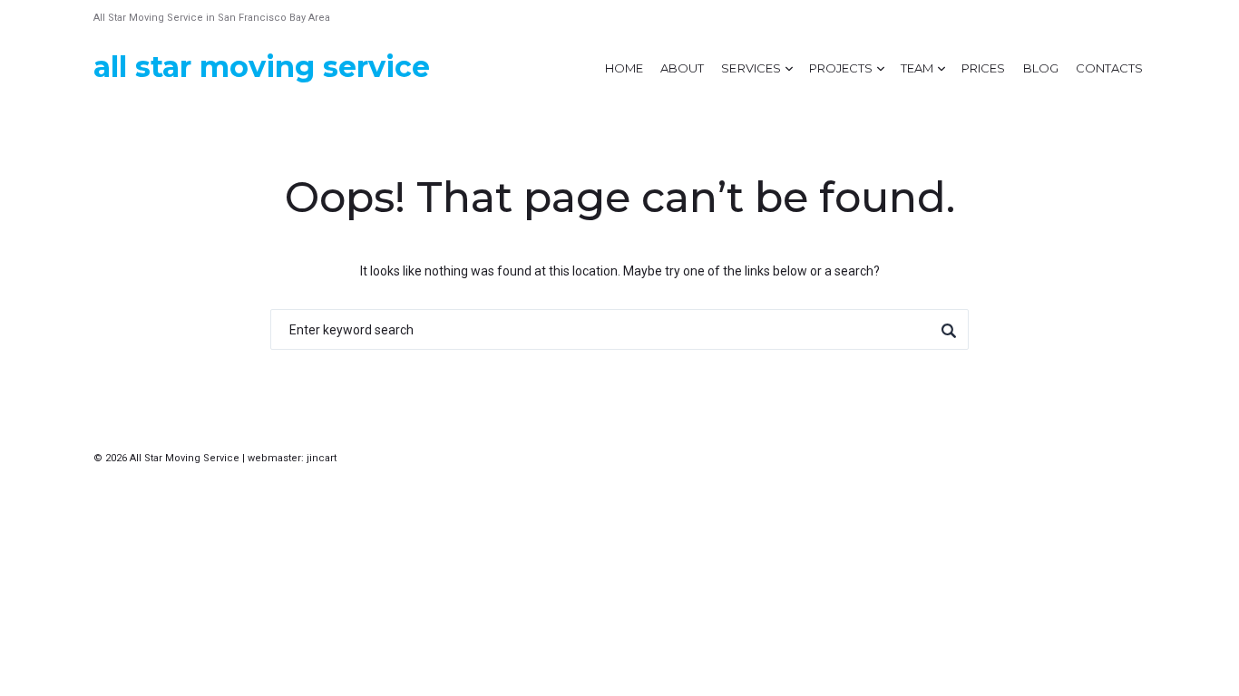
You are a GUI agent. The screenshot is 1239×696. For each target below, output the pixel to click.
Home (624, 68)
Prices (983, 68)
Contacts (1109, 68)
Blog (1041, 68)
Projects (841, 68)
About (682, 68)
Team (917, 68)
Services (750, 68)
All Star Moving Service (261, 66)
